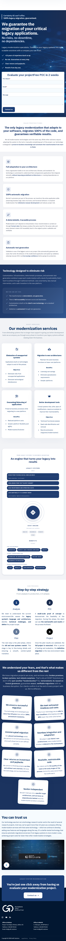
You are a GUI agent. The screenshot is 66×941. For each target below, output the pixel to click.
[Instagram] (2, 917)
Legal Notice (24, 938)
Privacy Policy (32, 938)
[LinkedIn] (10, 917)
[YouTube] (6, 917)
